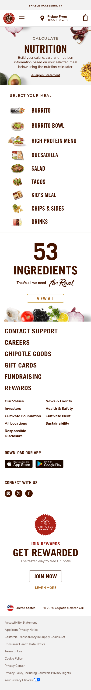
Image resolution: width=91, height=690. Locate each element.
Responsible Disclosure (15, 433)
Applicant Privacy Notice (21, 630)
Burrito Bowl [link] (48, 125)
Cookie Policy (14, 659)
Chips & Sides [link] (48, 208)
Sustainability (57, 423)
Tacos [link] (39, 181)
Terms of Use (13, 651)
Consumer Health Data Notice (25, 644)
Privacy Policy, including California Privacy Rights (38, 673)
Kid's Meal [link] (44, 195)
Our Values (14, 401)
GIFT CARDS (21, 365)
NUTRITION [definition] (45, 48)
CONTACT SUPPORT (31, 331)
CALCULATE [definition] (46, 38)
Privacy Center (15, 666)
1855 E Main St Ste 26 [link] (60, 21)
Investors (13, 408)
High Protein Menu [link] (54, 140)
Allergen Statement (45, 75)
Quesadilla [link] (45, 155)
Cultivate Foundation (23, 416)
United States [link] (25, 608)
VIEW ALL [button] (45, 298)
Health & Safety (59, 408)
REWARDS (18, 388)
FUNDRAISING (23, 376)
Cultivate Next (58, 416)
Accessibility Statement (21, 623)
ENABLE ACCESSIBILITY (45, 5)
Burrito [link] (41, 110)
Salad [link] (38, 168)
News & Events (59, 401)
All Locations (16, 423)
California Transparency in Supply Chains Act (35, 637)
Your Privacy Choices (19, 680)
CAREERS (17, 342)
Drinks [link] (40, 221)
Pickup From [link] (57, 16)
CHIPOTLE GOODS (28, 354)
